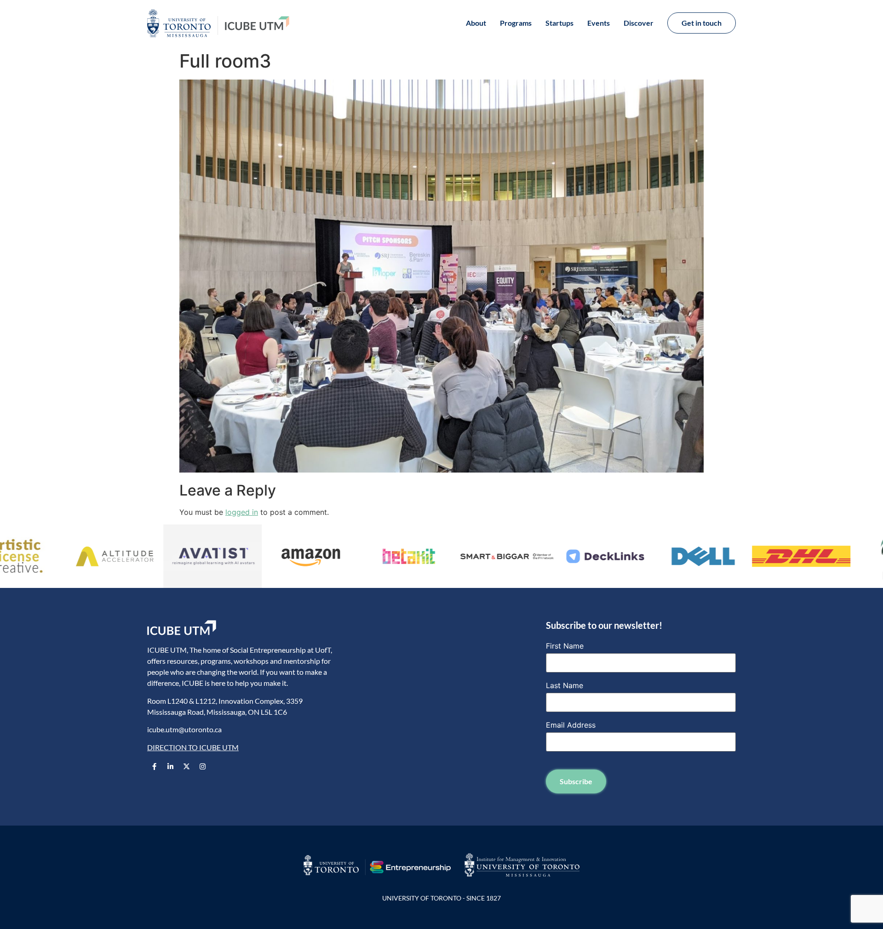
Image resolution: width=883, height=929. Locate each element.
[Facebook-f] (154, 766)
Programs (516, 22)
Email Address (571, 725)
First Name (565, 646)
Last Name (564, 685)
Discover (639, 22)
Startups (559, 22)
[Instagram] (202, 766)
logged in (241, 512)
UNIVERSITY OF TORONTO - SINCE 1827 (441, 898)
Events (598, 22)
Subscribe (576, 781)
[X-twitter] (186, 766)
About (476, 22)
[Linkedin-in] (170, 766)
